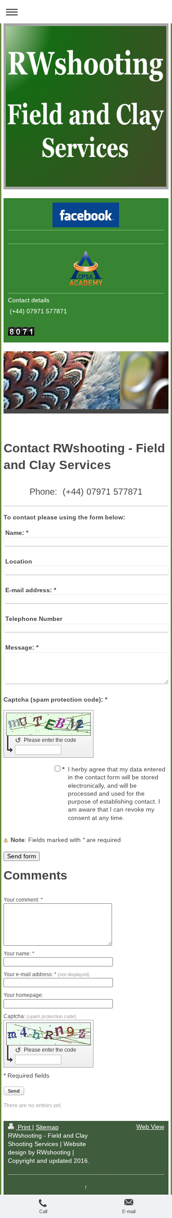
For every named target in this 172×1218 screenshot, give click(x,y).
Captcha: (40, 1016)
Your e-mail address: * (47, 974)
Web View (150, 1127)
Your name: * (19, 954)
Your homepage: (23, 995)
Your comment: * (23, 900)
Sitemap (47, 1127)
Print (24, 1127)
